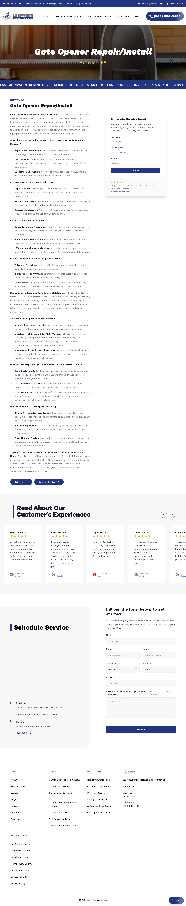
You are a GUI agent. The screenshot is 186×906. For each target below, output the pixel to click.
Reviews (123, 16)
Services (54, 771)
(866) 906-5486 (167, 16)
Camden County (19, 857)
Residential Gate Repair (99, 779)
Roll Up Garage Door (59, 819)
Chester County (19, 877)
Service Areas (18, 786)
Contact (15, 812)
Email (109, 649)
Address (114, 158)
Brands (14, 793)
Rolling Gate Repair (97, 799)
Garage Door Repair (59, 786)
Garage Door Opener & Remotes (60, 794)
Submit (135, 170)
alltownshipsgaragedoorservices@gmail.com (42, 3)
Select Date (112, 663)
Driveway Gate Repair (98, 793)
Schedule (16, 819)
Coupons (15, 806)
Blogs (13, 799)
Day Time (147, 663)
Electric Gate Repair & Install (64, 825)
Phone (145, 649)
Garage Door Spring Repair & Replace (64, 804)
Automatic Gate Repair (99, 806)
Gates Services (96, 771)
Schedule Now (176, 3)
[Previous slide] (164, 515)
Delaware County (20, 870)
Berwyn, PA (129, 796)
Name (109, 635)
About (139, 16)
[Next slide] (172, 515)
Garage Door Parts (58, 812)
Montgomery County (21, 863)
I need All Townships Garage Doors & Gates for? (125, 693)
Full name (115, 137)
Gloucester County (20, 850)
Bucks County (18, 883)
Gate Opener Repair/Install (101, 812)
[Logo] (19, 16)
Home (46, 16)
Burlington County (20, 844)
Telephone (128, 802)
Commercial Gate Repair (100, 786)
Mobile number (118, 148)
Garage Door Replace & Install (64, 779)
